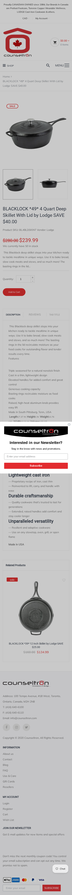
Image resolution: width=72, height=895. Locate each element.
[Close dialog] (69, 424)
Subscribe (36, 465)
